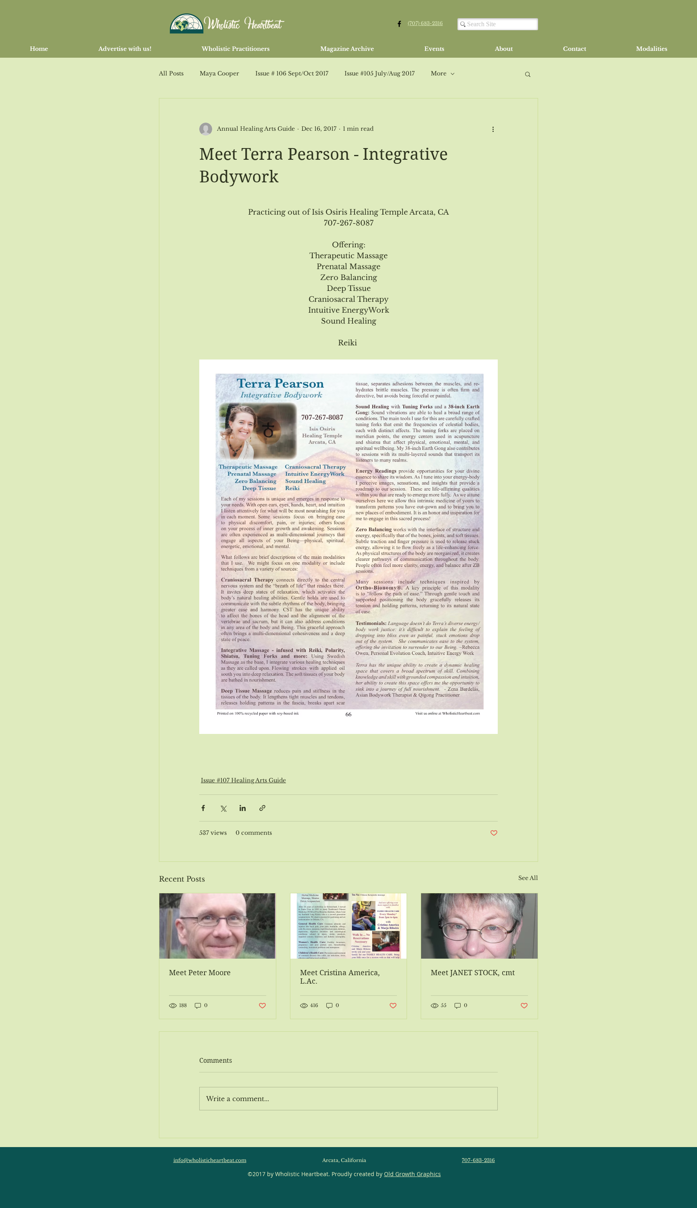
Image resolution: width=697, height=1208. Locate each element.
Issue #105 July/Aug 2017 (379, 73)
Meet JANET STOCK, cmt (473, 972)
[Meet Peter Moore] (217, 926)
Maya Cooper (219, 73)
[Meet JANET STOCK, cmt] (479, 926)
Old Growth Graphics (412, 1174)
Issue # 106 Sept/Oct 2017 (291, 73)
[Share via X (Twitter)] (223, 808)
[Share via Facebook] (203, 808)
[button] (528, 74)
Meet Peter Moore (200, 972)
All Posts (171, 73)
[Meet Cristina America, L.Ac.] (348, 926)
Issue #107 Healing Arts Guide (243, 780)
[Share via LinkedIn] (242, 808)
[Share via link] (262, 808)
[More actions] (493, 129)
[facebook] (399, 24)
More (439, 73)
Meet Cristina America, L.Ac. (340, 976)
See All (528, 878)
